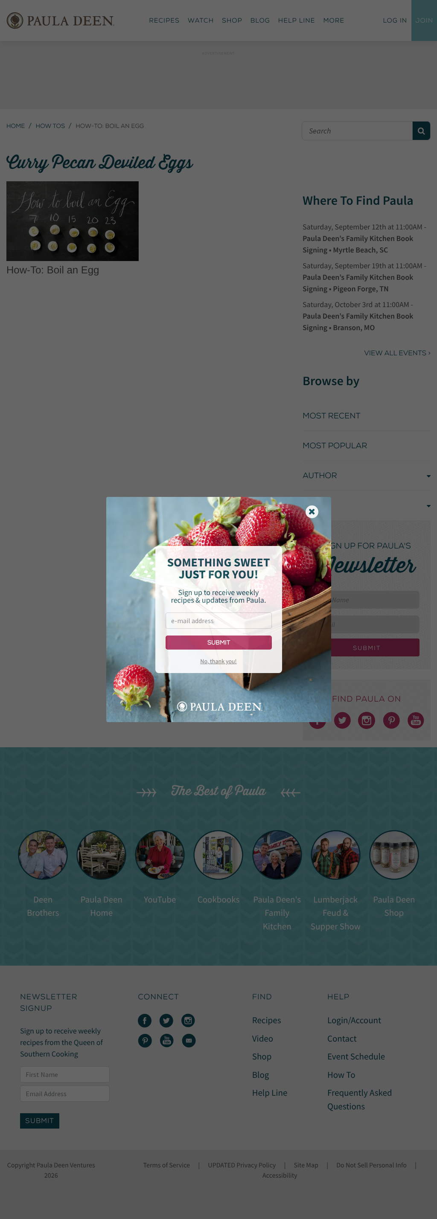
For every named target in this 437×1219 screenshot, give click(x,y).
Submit (218, 642)
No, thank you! (218, 661)
